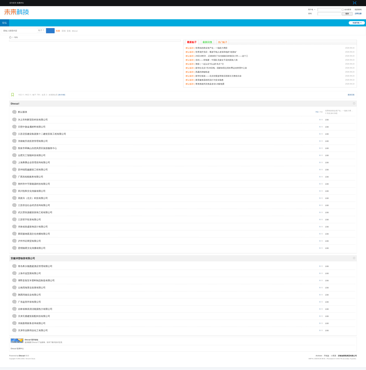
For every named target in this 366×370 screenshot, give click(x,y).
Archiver (319, 356)
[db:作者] (61, 95)
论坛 (16, 37)
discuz (75, 31)
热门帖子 (222, 42)
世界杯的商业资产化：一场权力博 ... (339, 111)
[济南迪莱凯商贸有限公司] (19, 12)
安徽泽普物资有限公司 (23, 258)
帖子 (40, 30)
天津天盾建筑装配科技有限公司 (34, 316)
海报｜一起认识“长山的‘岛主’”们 (209, 64)
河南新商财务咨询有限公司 (31, 323)
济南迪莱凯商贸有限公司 (10, 37)
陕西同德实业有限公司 (29, 295)
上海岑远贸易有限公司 (29, 273)
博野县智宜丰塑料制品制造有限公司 (36, 280)
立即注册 (358, 14)
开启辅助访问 (351, 2)
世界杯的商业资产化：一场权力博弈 (211, 48)
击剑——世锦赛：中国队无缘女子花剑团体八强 (216, 60)
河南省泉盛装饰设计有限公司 (33, 226)
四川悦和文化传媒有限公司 (31, 191)
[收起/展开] (354, 103)
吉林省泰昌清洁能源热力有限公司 (35, 309)
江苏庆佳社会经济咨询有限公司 (34, 205)
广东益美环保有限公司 (29, 302)
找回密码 (358, 10)
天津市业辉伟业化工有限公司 (33, 330)
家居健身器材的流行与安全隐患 (209, 80)
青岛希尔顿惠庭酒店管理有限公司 (35, 266)
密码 (310, 14)
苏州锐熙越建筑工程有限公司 (33, 169)
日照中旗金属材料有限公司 (31, 127)
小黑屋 (333, 356)
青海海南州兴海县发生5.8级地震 (209, 84)
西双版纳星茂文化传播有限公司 (34, 234)
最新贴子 (192, 42)
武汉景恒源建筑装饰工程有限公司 (35, 212)
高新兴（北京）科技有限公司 (33, 198)
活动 (64, 31)
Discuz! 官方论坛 (31, 340)
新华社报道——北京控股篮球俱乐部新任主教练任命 (218, 76)
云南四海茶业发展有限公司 (31, 287)
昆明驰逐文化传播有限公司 (31, 248)
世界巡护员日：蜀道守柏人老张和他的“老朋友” (216, 52)
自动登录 (347, 10)
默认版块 (22, 112)
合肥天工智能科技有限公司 (31, 155)
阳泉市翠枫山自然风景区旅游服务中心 (37, 148)
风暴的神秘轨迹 (202, 72)
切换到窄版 (355, 3)
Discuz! (15, 103)
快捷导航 (356, 23)
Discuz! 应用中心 (17, 349)
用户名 (310, 10)
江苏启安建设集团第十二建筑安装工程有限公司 (42, 134)
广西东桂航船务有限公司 (30, 177)
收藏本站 (20, 3)
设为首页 (12, 3)
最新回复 (207, 42)
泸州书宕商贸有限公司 (29, 241)
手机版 (326, 356)
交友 (69, 31)
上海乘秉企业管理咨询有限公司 (34, 162)
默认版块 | (190, 48)
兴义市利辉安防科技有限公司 (33, 119)
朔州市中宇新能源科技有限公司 (34, 184)
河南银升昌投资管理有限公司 (33, 141)
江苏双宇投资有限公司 (29, 219)
